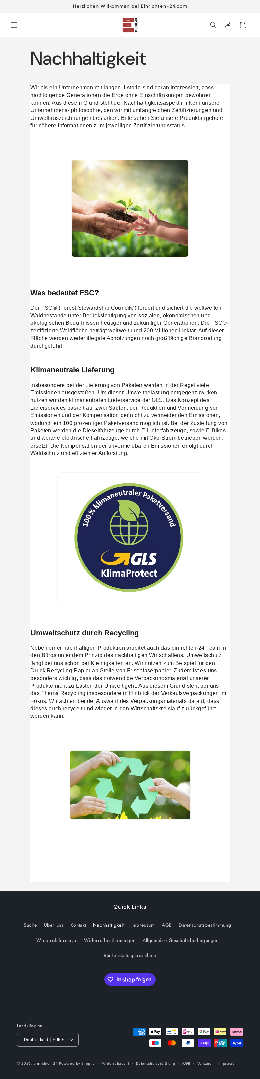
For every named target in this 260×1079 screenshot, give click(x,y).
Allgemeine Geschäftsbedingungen (181, 940)
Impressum (143, 925)
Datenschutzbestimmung (205, 925)
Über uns (54, 925)
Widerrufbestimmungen (109, 940)
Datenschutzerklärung (155, 1063)
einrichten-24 (46, 1063)
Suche (30, 925)
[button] (14, 25)
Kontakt (78, 925)
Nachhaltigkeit (108, 925)
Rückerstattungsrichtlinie (130, 955)
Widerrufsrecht (115, 1063)
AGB (167, 925)
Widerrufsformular (56, 940)
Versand (204, 1063)
